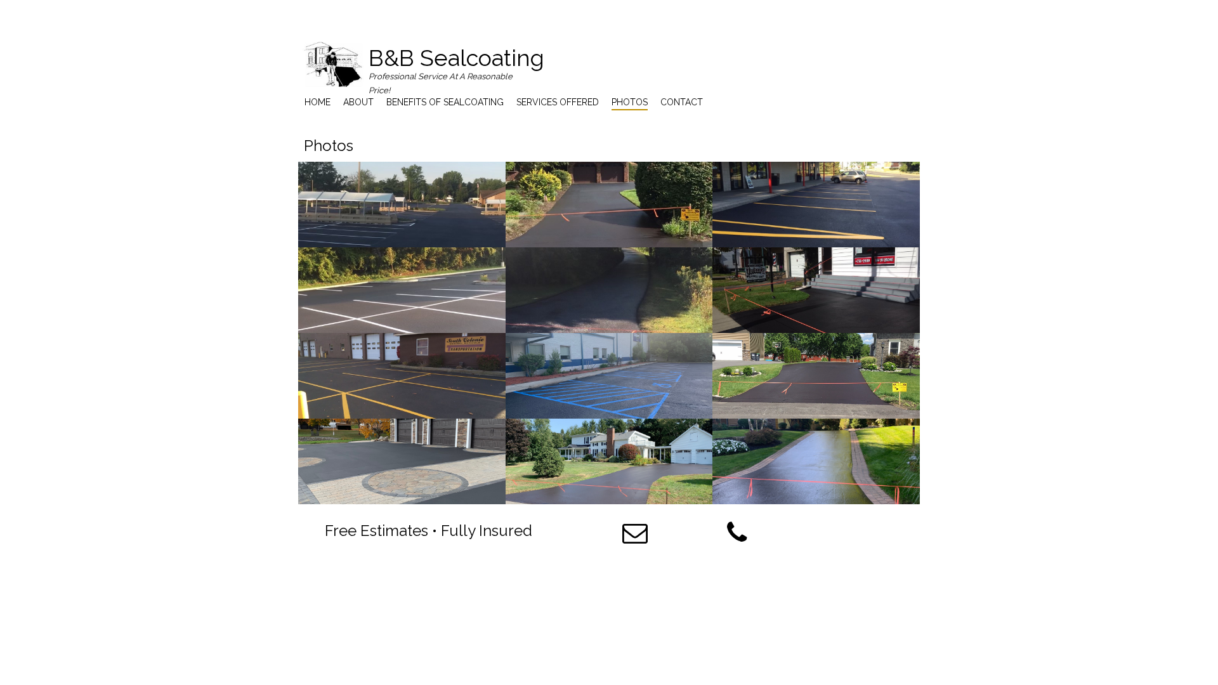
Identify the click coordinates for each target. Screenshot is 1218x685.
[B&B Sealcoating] (333, 64)
